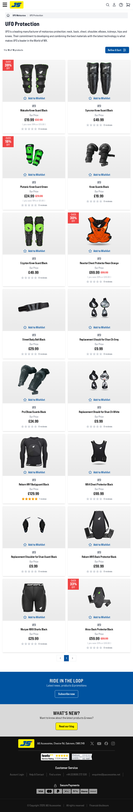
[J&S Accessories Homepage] (17, 5)
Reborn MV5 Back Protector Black (99, 556)
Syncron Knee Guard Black (99, 110)
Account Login (17, 774)
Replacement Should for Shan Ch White (99, 412)
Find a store (55, 774)
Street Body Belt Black (33, 339)
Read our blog (66, 726)
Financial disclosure (99, 805)
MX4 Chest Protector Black (99, 484)
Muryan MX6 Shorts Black (34, 629)
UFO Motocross (19, 15)
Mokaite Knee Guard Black (33, 110)
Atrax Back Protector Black (99, 629)
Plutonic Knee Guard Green (34, 186)
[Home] (8, 15)
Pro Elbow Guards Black (34, 412)
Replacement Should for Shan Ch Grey (99, 339)
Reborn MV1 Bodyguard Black (34, 484)
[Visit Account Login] (114, 5)
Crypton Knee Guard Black (33, 263)
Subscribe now (66, 694)
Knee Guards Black (99, 186)
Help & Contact (36, 774)
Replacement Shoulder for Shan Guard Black (34, 556)
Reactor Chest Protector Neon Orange (99, 263)
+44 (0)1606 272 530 (76, 774)
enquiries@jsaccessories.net (106, 774)
